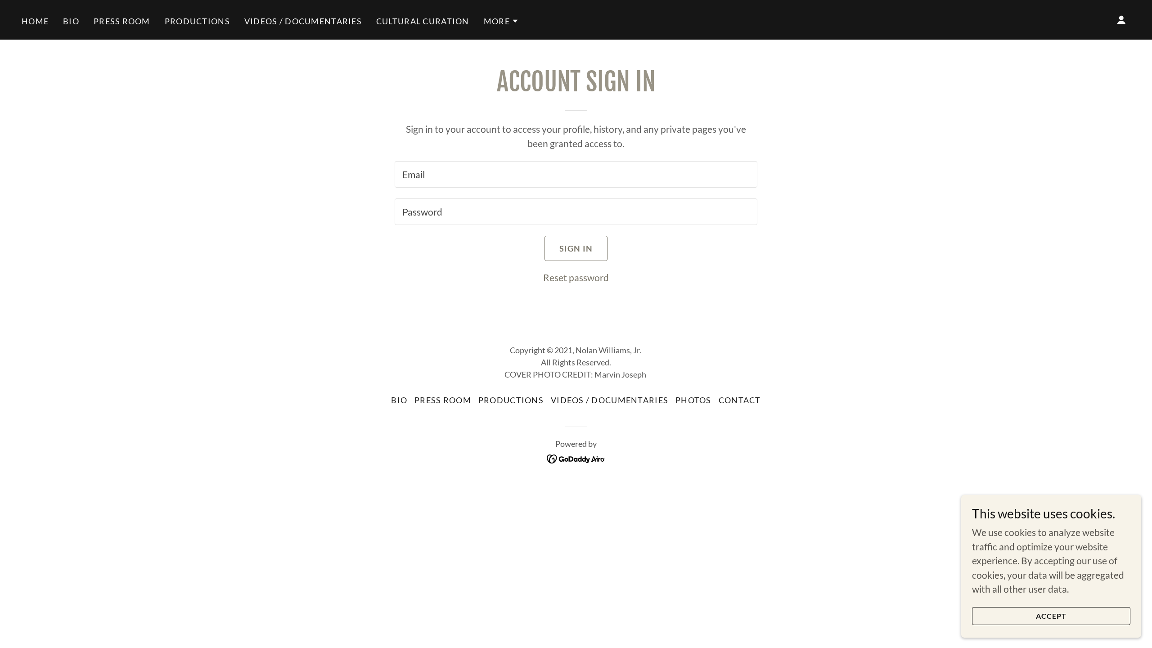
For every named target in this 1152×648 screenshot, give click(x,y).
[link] (576, 457)
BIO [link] (71, 21)
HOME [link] (35, 21)
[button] (501, 21)
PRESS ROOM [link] (122, 21)
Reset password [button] (576, 277)
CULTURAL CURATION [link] (422, 21)
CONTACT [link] (740, 400)
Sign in (576, 248)
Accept (1051, 616)
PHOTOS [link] (693, 400)
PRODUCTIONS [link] (197, 21)
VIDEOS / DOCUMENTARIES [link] (303, 21)
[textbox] (576, 174)
